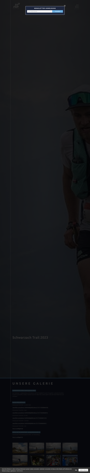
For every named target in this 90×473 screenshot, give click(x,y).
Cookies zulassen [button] (83, 470)
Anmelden (57, 11)
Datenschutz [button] (20, 470)
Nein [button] (76, 470)
